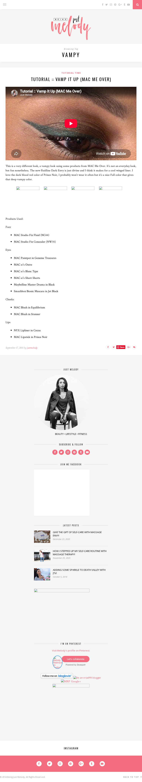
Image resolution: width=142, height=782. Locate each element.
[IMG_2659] (30, 189)
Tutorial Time (71, 72)
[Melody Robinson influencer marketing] (57, 667)
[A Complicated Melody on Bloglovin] (57, 677)
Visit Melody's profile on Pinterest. (71, 650)
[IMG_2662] (57, 189)
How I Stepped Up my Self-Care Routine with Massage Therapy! (79, 552)
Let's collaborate (75, 659)
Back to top (131, 777)
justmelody (32, 348)
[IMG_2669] (98, 189)
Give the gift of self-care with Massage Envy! (77, 534)
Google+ (76, 681)
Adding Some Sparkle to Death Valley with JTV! (79, 571)
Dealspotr (81, 664)
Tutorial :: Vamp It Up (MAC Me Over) (71, 79)
